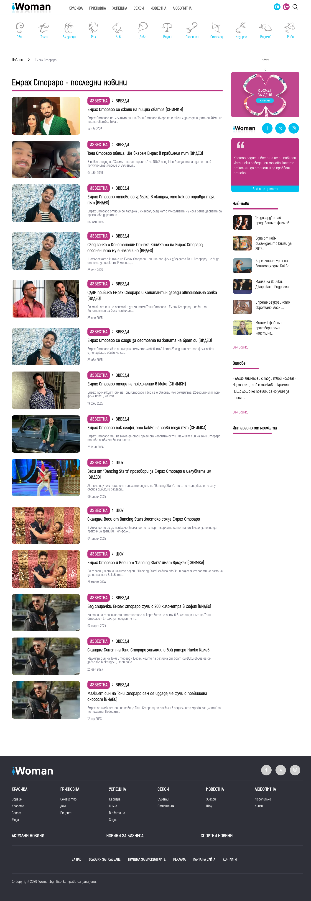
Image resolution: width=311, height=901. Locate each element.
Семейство (68, 799)
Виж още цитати (265, 189)
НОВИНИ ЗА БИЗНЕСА (124, 836)
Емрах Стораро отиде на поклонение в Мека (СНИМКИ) (136, 384)
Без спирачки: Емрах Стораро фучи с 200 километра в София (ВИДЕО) (149, 606)
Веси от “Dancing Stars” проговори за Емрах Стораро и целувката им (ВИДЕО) (149, 474)
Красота (18, 806)
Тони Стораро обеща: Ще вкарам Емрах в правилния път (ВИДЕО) (145, 153)
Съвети (163, 799)
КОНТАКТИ (230, 859)
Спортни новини (217, 836)
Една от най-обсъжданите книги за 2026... (273, 243)
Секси (139, 8)
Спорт (16, 813)
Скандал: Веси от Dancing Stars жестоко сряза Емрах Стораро (143, 519)
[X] (280, 128)
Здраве (17, 799)
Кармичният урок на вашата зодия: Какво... (273, 263)
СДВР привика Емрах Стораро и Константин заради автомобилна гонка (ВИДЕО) (152, 295)
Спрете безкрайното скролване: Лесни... (272, 305)
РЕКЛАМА (179, 859)
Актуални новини (28, 836)
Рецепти (66, 813)
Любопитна (182, 8)
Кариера (114, 799)
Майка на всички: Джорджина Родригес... (273, 284)
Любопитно (263, 799)
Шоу (209, 806)
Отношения (166, 806)
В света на (117, 813)
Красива (76, 8)
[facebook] (267, 128)
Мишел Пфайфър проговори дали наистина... (268, 328)
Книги (259, 806)
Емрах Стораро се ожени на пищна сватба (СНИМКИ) (135, 109)
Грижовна (97, 8)
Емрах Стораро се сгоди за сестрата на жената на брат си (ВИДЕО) (149, 340)
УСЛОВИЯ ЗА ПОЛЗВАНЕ (104, 859)
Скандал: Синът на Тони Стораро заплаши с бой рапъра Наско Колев (148, 650)
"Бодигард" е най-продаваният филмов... (273, 220)
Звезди (211, 799)
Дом (63, 806)
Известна (158, 8)
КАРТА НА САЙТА (204, 859)
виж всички (240, 347)
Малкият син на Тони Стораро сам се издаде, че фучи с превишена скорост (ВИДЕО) (147, 696)
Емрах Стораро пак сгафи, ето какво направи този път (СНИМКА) (146, 428)
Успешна (119, 8)
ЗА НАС (76, 859)
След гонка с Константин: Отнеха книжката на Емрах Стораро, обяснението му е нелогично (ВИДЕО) (145, 247)
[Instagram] (294, 128)
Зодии (113, 820)
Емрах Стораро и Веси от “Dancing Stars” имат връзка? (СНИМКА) (145, 562)
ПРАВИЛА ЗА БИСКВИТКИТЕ (147, 859)
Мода (15, 820)
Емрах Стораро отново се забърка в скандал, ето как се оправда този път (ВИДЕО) (151, 200)
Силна (113, 806)
